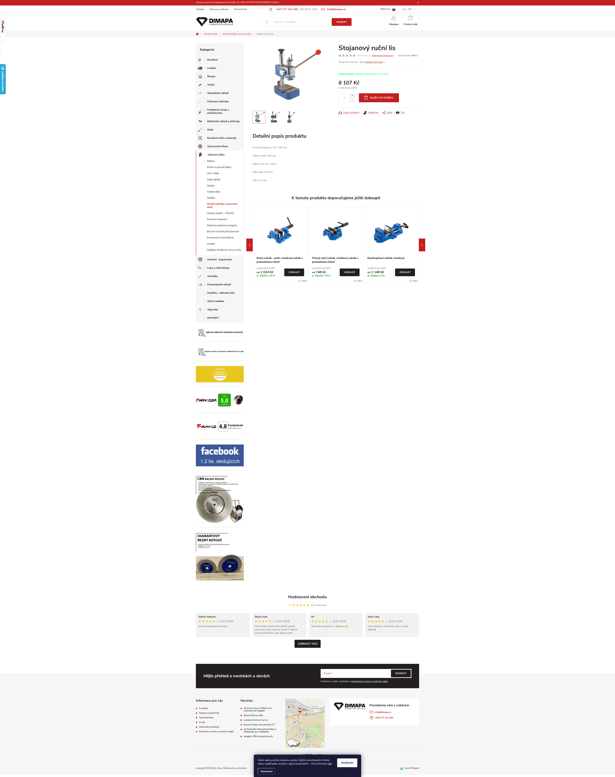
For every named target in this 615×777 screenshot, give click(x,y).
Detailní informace (374, 62)
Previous (249, 245)
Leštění (211, 68)
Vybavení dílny (216, 154)
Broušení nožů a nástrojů (221, 138)
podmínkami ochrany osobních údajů (369, 681)
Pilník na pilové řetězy (219, 167)
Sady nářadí (213, 179)
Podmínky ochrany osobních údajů (216, 731)
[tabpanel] (280, 245)
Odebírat (401, 673)
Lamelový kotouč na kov (256, 720)
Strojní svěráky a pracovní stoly (222, 205)
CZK (410, 9)
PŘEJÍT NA (385, 9)
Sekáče (211, 198)
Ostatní (211, 244)
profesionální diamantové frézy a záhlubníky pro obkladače (260, 730)
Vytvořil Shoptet (411, 768)
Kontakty (200, 9)
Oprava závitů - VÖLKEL (220, 213)
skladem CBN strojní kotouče (258, 736)
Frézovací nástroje (218, 101)
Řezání (211, 76)
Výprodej (212, 309)
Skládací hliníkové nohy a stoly (224, 250)
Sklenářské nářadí (218, 93)
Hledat (341, 22)
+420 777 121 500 (384, 717)
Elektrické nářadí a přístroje (223, 121)
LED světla (213, 173)
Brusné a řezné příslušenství (223, 231)
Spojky (211, 185)
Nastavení (266, 771)
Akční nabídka (215, 301)
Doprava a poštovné (218, 9)
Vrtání (210, 85)
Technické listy (240, 9)
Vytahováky (213, 191)
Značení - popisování (219, 259)
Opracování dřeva (217, 146)
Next (422, 245)
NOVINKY (213, 318)
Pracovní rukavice (217, 219)
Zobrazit (294, 272)
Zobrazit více (307, 644)
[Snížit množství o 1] (352, 100)
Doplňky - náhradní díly (221, 293)
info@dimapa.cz (383, 712)
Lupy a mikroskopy (218, 268)
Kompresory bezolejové (220, 237)
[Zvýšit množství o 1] (352, 95)
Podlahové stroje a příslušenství (218, 111)
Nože (210, 129)
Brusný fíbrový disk (253, 715)
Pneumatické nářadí (219, 284)
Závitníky (212, 276)
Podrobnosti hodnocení (382, 55)
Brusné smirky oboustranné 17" (259, 724)
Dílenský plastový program (222, 225)
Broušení (212, 60)
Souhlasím (347, 762)
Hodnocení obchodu (307, 597)
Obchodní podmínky (209, 726)
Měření (211, 161)
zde (330, 763)
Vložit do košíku (382, 98)
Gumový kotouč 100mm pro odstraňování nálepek (258, 709)
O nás (202, 722)
